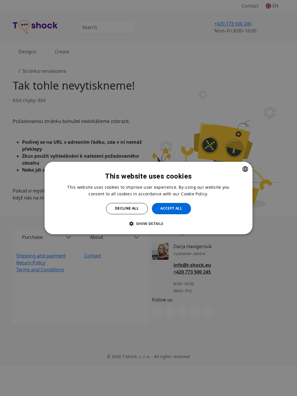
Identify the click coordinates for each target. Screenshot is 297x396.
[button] (148, 223)
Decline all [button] (127, 208)
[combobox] (245, 169)
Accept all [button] (171, 208)
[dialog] (149, 198)
